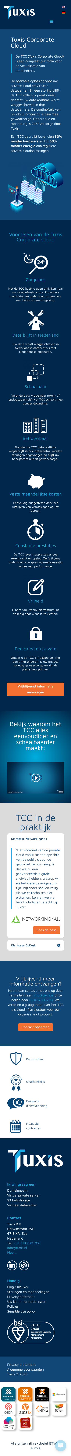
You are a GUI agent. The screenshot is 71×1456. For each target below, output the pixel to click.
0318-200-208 (41, 1000)
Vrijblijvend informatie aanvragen (35, 689)
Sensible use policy (21, 1311)
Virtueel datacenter (22, 1205)
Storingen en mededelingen (28, 1292)
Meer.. (12, 1252)
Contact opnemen (36, 1027)
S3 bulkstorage (18, 1200)
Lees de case (47, 930)
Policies (13, 1306)
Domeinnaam (17, 1190)
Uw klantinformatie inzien (26, 1301)
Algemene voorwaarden (25, 1369)
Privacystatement (21, 1297)
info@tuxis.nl (44, 995)
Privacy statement (21, 1364)
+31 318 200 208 (27, 1243)
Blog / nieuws (17, 1287)
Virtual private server (23, 1195)
